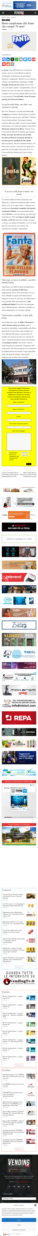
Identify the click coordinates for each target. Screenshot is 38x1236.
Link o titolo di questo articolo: (19, 423)
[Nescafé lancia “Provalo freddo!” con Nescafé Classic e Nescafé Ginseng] (30, 896)
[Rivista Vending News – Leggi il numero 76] (30, 1058)
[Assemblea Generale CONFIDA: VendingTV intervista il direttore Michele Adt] (30, 1141)
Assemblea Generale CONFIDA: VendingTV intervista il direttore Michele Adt (13, 1141)
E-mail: (19, 416)
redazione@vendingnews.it (22, 1181)
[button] (35, 1205)
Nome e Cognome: (19, 402)
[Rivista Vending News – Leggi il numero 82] (30, 1006)
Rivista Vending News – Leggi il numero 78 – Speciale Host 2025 (13, 1040)
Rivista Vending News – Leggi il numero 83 (13, 997)
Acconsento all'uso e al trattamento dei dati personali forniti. (14, 456)
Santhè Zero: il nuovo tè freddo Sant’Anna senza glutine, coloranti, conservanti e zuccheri (13, 950)
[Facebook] (9, 1186)
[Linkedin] (19, 1186)
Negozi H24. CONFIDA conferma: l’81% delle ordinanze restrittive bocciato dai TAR (13, 1122)
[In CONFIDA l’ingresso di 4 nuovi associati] (30, 1085)
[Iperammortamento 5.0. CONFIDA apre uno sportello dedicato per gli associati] (30, 1076)
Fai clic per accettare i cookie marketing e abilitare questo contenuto (19, 836)
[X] (24, 1186)
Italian (8, 1234)
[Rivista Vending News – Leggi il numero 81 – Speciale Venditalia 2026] (30, 1014)
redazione (4, 29)
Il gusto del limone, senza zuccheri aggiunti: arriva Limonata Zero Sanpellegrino (13, 959)
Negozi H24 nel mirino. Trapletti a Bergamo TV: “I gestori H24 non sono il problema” (13, 1113)
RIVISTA (7, 992)
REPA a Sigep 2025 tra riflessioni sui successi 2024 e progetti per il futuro (28, 474)
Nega (19, 1225)
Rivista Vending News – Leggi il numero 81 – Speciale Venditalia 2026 (13, 1015)
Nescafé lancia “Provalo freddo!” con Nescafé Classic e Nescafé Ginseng (13, 896)
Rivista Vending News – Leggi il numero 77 (13, 1049)
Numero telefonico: (19, 409)
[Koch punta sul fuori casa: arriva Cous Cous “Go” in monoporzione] (30, 923)
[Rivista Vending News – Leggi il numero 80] (30, 1024)
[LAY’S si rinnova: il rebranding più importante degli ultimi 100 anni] (30, 905)
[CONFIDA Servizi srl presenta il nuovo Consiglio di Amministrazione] (30, 1094)
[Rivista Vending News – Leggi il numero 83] (30, 997)
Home (3, 17)
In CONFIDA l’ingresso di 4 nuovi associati (13, 1085)
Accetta (19, 1220)
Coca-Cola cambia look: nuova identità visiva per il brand (12, 931)
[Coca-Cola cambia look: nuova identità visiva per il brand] (30, 931)
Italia (8, 17)
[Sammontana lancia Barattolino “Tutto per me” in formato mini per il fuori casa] (30, 913)
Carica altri (18, 967)
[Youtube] (28, 1186)
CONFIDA (7, 1070)
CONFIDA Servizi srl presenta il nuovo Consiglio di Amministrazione (13, 1094)
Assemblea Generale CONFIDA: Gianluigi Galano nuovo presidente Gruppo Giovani (14, 1132)
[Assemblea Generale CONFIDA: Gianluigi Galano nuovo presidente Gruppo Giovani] (30, 1131)
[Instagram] (14, 1186)
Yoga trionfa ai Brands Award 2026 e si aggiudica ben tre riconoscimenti (14, 940)
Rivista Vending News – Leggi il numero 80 (13, 1023)
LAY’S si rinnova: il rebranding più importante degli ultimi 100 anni (14, 905)
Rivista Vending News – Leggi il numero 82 (13, 1006)
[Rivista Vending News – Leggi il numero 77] (30, 1049)
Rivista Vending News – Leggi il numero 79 (13, 1032)
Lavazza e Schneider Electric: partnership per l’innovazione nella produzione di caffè (10, 474)
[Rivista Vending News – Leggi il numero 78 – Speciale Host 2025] (30, 1041)
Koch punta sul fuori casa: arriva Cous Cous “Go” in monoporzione (13, 923)
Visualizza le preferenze (19, 1230)
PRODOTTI (7, 890)
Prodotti (13, 17)
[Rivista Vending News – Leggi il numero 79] (30, 1032)
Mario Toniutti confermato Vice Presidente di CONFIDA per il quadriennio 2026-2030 (12, 1103)
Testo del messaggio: (19, 431)
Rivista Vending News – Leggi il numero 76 (13, 1057)
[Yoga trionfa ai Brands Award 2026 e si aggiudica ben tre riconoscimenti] (30, 940)
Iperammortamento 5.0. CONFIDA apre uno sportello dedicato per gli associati (13, 1076)
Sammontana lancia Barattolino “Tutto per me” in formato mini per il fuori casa (13, 914)
